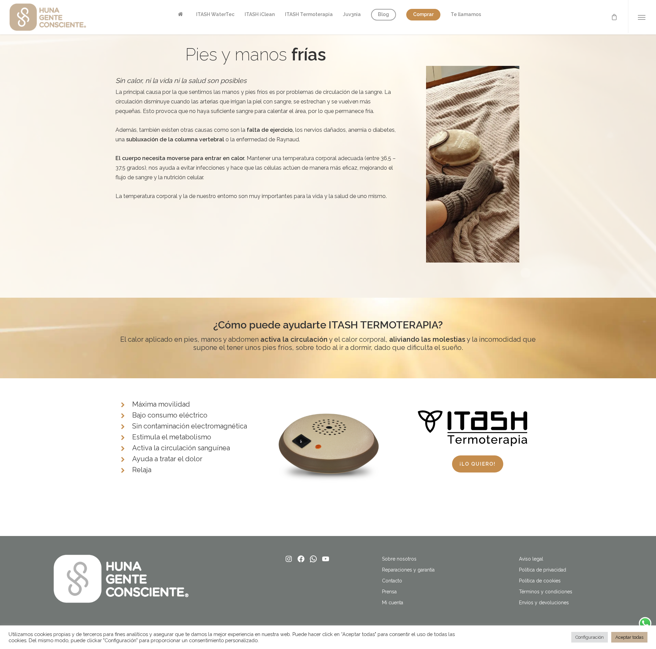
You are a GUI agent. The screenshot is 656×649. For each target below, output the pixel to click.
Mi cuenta (392, 602)
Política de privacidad (542, 570)
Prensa (389, 591)
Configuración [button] (589, 637)
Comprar (423, 14)
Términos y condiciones (545, 591)
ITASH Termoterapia (309, 14)
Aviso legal (531, 559)
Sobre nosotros (399, 559)
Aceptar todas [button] (629, 637)
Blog (383, 14)
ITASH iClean (260, 14)
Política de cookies (540, 580)
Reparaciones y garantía (408, 570)
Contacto (392, 580)
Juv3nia (352, 14)
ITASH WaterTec (215, 14)
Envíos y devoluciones (544, 602)
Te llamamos (466, 14)
